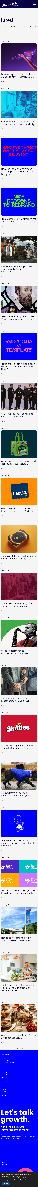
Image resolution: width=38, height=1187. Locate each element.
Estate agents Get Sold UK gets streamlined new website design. (18, 122)
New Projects (33, 26)
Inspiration (22, 26)
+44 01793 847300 (12, 1126)
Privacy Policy (16, 1138)
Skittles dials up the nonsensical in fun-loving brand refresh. (18, 746)
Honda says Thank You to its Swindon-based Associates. (16, 939)
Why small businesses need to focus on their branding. (17, 415)
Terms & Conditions (6, 1138)
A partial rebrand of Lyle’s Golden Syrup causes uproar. (19, 1036)
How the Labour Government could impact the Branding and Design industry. (17, 171)
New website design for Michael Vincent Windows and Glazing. (18, 317)
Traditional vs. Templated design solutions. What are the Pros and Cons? (18, 366)
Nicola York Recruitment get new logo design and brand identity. (18, 891)
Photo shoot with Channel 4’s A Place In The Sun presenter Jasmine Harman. (17, 988)
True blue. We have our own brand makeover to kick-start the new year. (18, 843)
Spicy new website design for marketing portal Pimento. (16, 604)
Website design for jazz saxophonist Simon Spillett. (15, 652)
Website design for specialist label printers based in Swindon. (17, 509)
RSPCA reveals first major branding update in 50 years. (16, 794)
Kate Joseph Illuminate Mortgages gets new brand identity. (18, 557)
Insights (13, 26)
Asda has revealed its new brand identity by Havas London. (18, 462)
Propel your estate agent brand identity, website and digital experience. (17, 269)
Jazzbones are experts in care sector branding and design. (16, 699)
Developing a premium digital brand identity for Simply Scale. (17, 75)
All (6, 26)
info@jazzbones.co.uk (15, 1129)
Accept (6, 1183)
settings (26, 1180)
